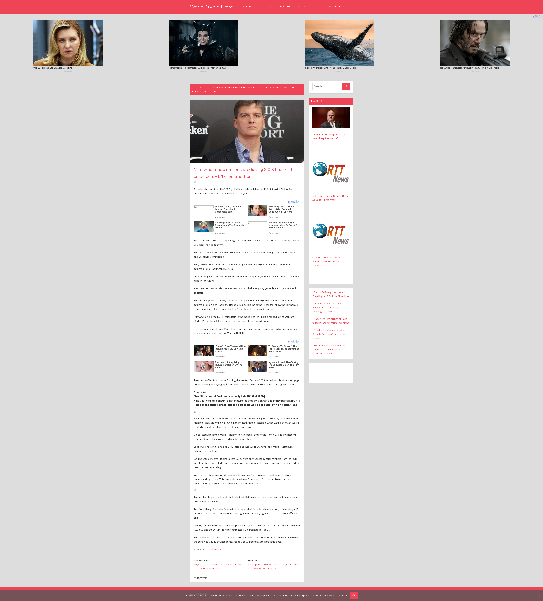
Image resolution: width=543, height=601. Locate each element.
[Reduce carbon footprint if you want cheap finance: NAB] (331, 109)
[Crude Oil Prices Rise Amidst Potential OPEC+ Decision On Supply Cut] (331, 216)
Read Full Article (211, 549)
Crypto (247, 6)
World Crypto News (211, 7)
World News (337, 6)
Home (195, 87)
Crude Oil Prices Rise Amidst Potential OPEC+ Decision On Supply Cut (327, 261)
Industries (286, 6)
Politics (319, 6)
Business (265, 6)
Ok (353, 595)
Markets (303, 6)
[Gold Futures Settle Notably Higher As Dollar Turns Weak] (331, 154)
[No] (539, 595)
